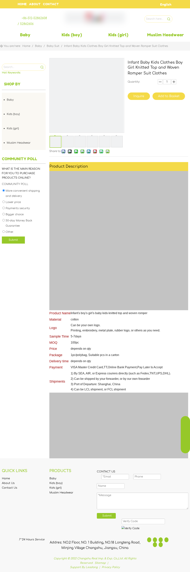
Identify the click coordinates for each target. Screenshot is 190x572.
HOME (22, 4)
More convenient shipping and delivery (22, 193)
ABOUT (35, 4)
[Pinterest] (161, 544)
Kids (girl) (13, 128)
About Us (8, 483)
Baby (10, 99)
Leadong (92, 567)
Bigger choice (14, 214)
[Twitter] (161, 539)
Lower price (13, 202)
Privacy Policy (111, 567)
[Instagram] (155, 544)
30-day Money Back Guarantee (18, 223)
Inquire (138, 96)
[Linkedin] (155, 539)
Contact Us (9, 487)
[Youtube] (166, 539)
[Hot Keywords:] (169, 19)
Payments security (17, 208)
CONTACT (51, 4)
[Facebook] (149, 539)
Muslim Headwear (19, 142)
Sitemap (101, 563)
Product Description (68, 166)
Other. (9, 232)
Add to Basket (168, 96)
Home (6, 478)
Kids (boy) (13, 114)
